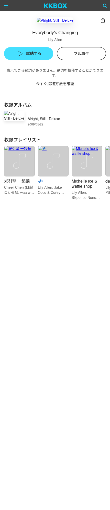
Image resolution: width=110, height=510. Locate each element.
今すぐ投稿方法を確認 (55, 83)
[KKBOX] (55, 5)
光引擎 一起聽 (17, 181)
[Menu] (6, 6)
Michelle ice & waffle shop (84, 183)
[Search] (105, 6)
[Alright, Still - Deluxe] (55, 20)
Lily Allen (55, 39)
